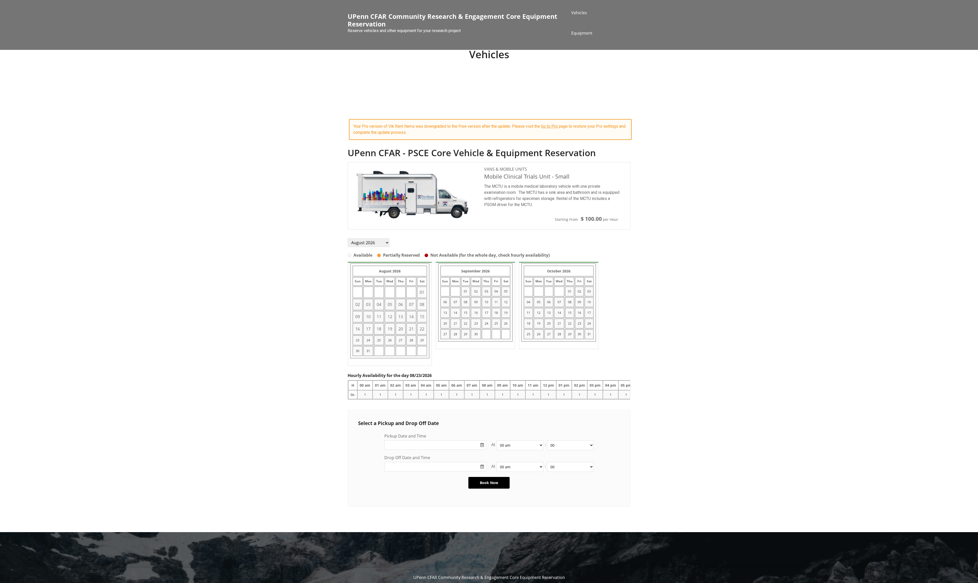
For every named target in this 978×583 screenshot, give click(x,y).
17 (486, 313)
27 (400, 340)
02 (476, 291)
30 (357, 351)
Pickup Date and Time (405, 436)
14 (455, 313)
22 (465, 323)
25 (379, 340)
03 (486, 291)
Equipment (581, 33)
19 (506, 313)
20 (445, 323)
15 (465, 313)
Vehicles (579, 13)
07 (455, 302)
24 (368, 340)
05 (506, 291)
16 (476, 313)
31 (368, 351)
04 (496, 291)
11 (496, 302)
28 (411, 340)
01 (465, 291)
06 (445, 302)
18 (496, 313)
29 (422, 340)
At (493, 444)
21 (455, 323)
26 (390, 340)
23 (357, 340)
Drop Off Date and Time (407, 457)
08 (465, 302)
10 (486, 302)
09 (476, 302)
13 (445, 313)
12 (506, 302)
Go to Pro (549, 126)
